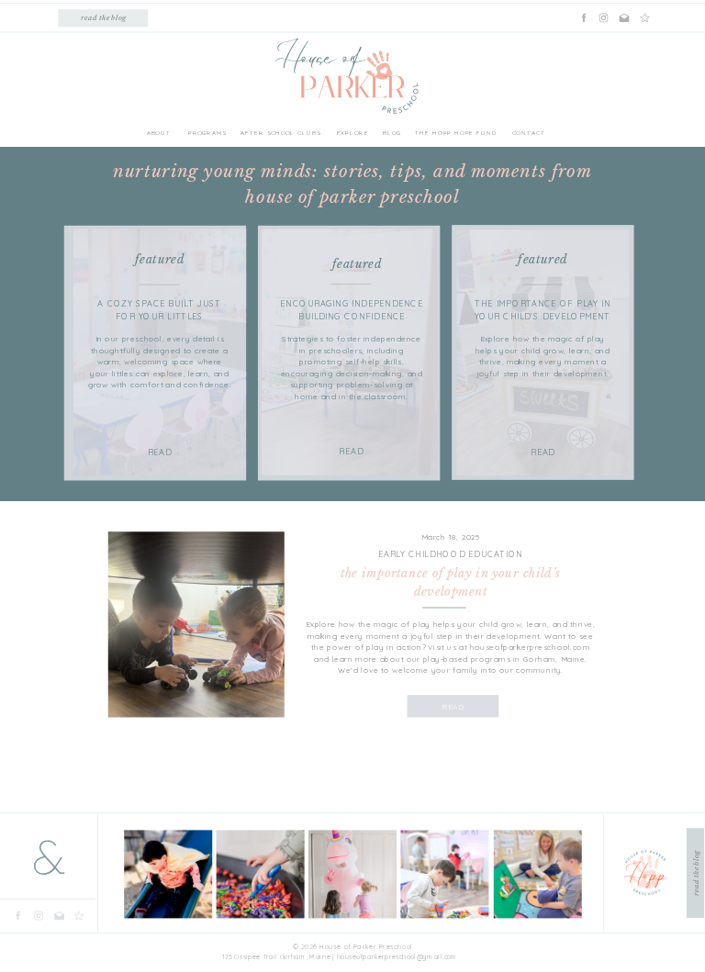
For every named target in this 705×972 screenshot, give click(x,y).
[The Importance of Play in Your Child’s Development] (196, 624)
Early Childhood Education (450, 554)
